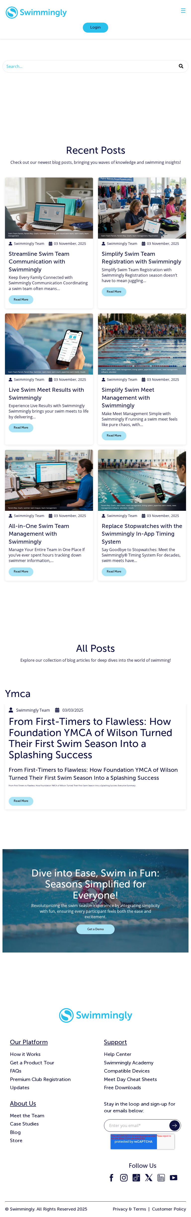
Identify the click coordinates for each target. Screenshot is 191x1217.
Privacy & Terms (129, 1209)
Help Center (117, 1054)
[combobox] (95, 66)
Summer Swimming (47, 233)
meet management (123, 369)
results (82, 372)
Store (16, 1140)
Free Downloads (122, 1087)
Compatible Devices (127, 1071)
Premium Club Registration (40, 1079)
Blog (15, 1132)
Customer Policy (169, 1209)
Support (115, 1042)
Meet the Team (27, 1116)
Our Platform (29, 1042)
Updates (19, 1087)
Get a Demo (95, 929)
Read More (21, 299)
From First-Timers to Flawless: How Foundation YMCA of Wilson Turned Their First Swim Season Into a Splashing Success (90, 738)
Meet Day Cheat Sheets (130, 1079)
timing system (137, 369)
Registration (153, 236)
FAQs (15, 1071)
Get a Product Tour (32, 1063)
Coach (36, 233)
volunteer (112, 372)
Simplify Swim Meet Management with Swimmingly (128, 397)
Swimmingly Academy (128, 1063)
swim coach (79, 233)
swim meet (46, 372)
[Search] (181, 66)
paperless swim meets (70, 372)
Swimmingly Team (29, 243)
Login (95, 27)
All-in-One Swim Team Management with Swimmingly (39, 533)
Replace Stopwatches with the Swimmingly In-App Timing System (142, 533)
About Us (23, 1103)
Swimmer (37, 372)
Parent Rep (28, 233)
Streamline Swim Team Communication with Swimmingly (39, 261)
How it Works (25, 1054)
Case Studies (24, 1124)
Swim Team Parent (15, 233)
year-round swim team (65, 233)
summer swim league (32, 508)
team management (140, 236)
